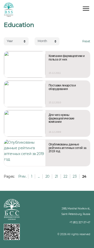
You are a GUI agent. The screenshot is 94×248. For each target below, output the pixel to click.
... (39, 176)
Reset (86, 41)
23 (74, 176)
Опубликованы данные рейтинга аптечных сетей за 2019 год (67, 148)
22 (65, 176)
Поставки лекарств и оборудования (62, 87)
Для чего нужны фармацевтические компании (61, 118)
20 (47, 176)
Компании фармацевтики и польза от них (67, 57)
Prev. (22, 176)
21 (56, 176)
